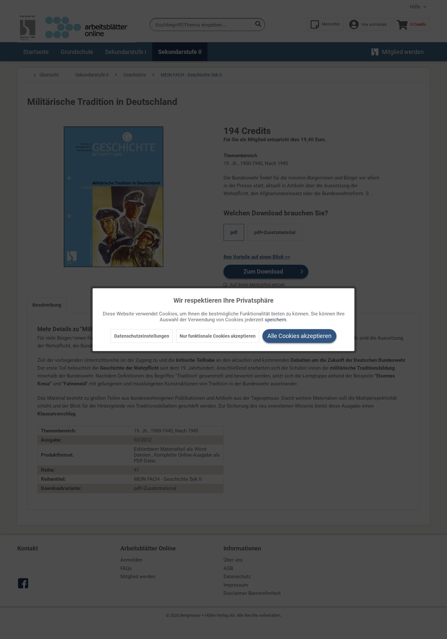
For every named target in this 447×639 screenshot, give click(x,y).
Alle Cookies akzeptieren (299, 335)
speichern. (276, 320)
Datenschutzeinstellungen (141, 336)
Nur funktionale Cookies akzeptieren (218, 336)
